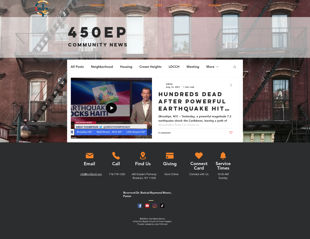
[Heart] (199, 156)
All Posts (77, 67)
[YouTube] (147, 206)
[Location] (143, 155)
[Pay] (170, 156)
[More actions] (232, 85)
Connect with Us (199, 174)
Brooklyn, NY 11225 (144, 178)
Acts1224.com (161, 224)
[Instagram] (155, 206)
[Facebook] (140, 206)
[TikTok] (162, 206)
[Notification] (223, 156)
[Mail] (89, 156)
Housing (126, 67)
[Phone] (116, 156)
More (210, 67)
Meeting (193, 67)
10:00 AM (223, 174)
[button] (234, 67)
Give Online (171, 174)
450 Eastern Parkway (144, 174)
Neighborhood (102, 67)
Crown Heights (150, 67)
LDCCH (174, 67)
